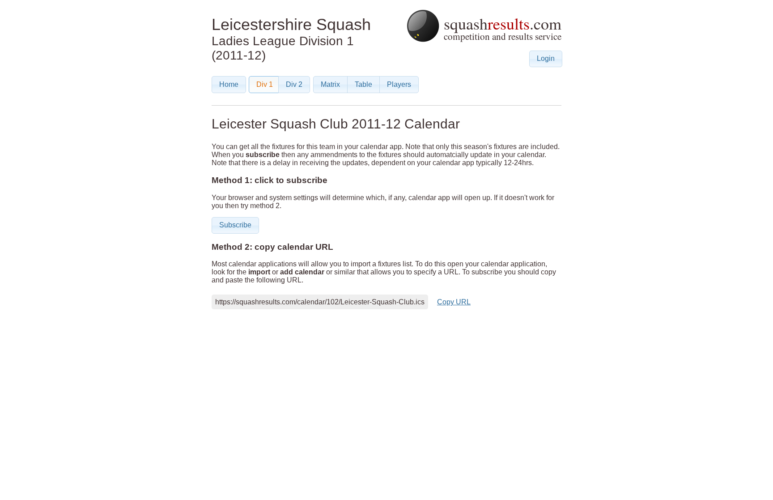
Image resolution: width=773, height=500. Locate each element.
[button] (545, 59)
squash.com (500, 28)
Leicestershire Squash (291, 24)
